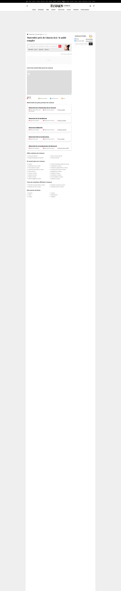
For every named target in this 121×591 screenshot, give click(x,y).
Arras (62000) (61, 139)
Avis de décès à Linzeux (33, 167)
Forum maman (85, 9)
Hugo (89, 1)
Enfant (53, 9)
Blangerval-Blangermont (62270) (35, 157)
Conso (34, 9)
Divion (35, 49)
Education (61, 9)
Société (71, 1)
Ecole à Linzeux (31, 171)
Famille (63, 1)
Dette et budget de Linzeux (34, 178)
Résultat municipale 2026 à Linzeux (36, 185)
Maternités (32, 34)
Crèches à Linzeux (32, 173)
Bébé (47, 9)
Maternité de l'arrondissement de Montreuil (43, 146)
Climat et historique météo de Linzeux (60, 164)
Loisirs (79, 1)
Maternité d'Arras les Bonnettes (39, 137)
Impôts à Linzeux (32, 177)
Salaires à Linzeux (32, 175)
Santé (67, 1)
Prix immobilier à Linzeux (57, 177)
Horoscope (85, 1)
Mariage (59, 1)
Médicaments (54, 195)
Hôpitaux (53, 196)
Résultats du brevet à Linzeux (58, 185)
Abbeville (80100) (62, 129)
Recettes (43, 1)
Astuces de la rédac (79, 40)
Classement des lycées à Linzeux (36, 169)
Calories (53, 193)
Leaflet (69, 94)
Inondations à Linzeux (56, 166)
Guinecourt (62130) (32, 156)
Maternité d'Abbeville (36, 127)
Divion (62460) (61, 110)
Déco (47, 1)
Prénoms (75, 9)
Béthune (47, 49)
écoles (69, 9)
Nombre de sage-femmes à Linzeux (59, 167)
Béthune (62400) (62, 120)
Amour (54, 1)
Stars (75, 1)
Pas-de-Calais (39, 34)
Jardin (50, 1)
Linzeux (30, 164)
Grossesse (41, 9)
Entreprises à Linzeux (56, 175)
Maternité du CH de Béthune (38, 118)
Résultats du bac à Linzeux (34, 186)
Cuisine (38, 1)
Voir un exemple (89, 39)
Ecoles (29, 195)
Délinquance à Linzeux (56, 171)
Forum (93, 1)
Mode (30, 1)
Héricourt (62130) (55, 157)
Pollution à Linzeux (55, 173)
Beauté (33, 1)
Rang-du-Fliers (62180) (63, 148)
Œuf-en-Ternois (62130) (56, 156)
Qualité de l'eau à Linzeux (34, 166)
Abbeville (41, 49)
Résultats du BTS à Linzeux (57, 186)
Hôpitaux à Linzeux (55, 178)
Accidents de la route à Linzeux (58, 169)
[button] (29, 72)
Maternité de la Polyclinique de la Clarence (42, 108)
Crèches (30, 196)
